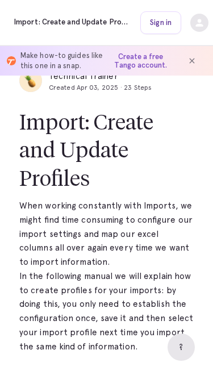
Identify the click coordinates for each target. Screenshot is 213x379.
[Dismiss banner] (192, 61)
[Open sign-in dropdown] (199, 23)
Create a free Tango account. (140, 60)
